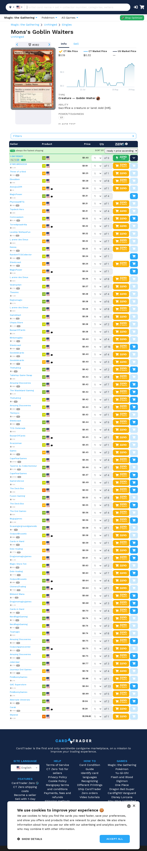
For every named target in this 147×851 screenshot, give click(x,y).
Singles (67, 24)
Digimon (122, 781)
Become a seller (25, 795)
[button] (29, 839)
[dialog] (73, 825)
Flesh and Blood (122, 777)
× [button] (133, 806)
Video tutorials (90, 797)
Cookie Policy (57, 781)
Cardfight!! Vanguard (122, 793)
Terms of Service (57, 765)
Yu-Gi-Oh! (122, 773)
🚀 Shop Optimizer (132, 17)
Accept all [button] (114, 838)
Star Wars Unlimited (122, 801)
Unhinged (50, 24)
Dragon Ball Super (121, 789)
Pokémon (121, 769)
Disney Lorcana (121, 797)
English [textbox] (25, 767)
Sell (76, 43)
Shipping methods (57, 801)
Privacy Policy (57, 777)
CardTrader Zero (23, 783)
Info (64, 43)
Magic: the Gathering (25, 24)
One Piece (122, 785)
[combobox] (25, 767)
